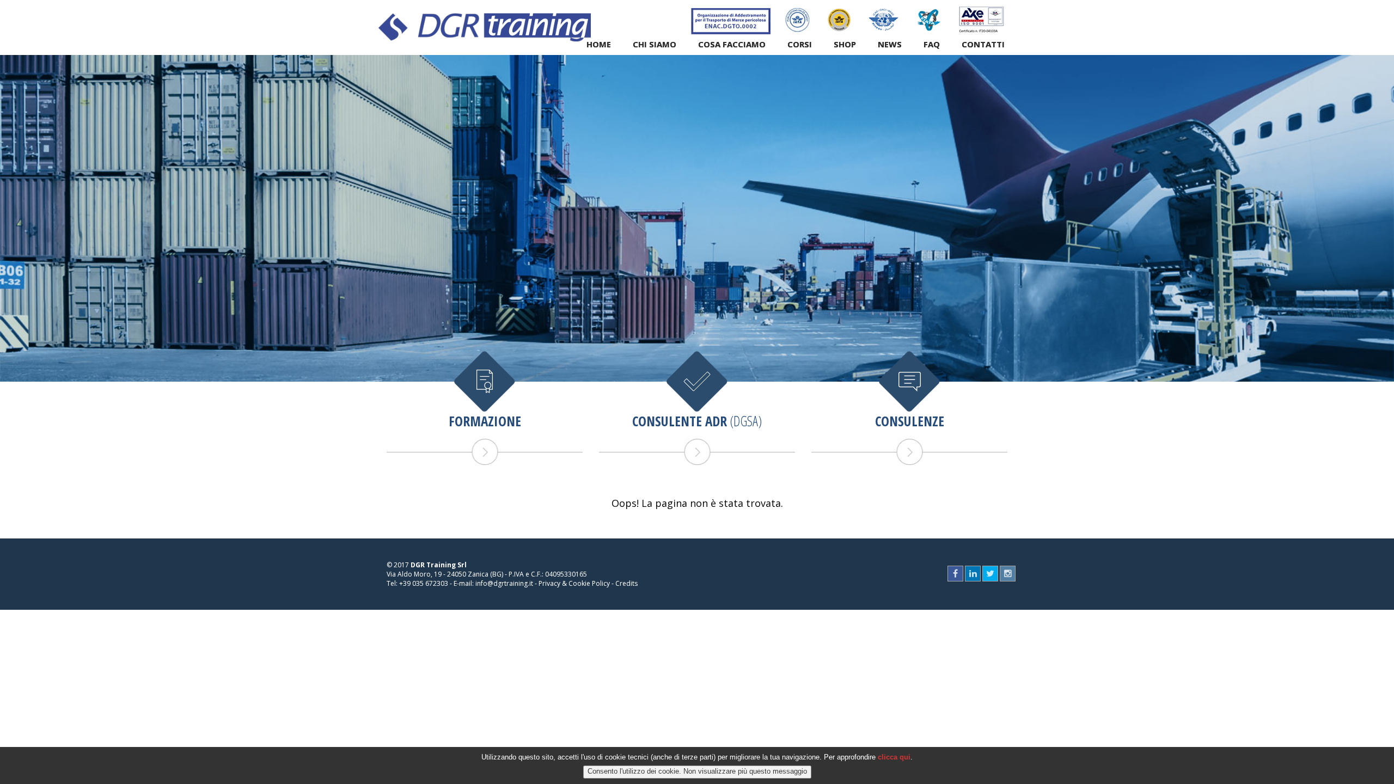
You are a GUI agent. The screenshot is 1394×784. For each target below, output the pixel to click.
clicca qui (894, 757)
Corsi (799, 44)
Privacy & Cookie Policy (574, 583)
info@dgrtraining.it (504, 583)
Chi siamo (654, 44)
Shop (845, 44)
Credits (626, 583)
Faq (932, 44)
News (890, 44)
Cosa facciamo (732, 44)
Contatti (983, 44)
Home (598, 44)
